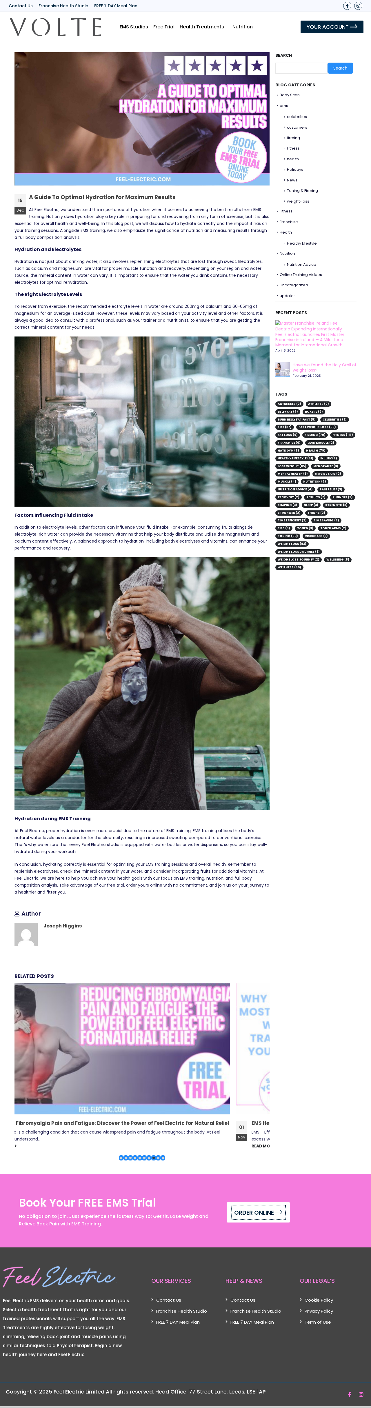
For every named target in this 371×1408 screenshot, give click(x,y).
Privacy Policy (319, 1311)
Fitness (293, 148)
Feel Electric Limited (79, 1391)
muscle (287, 481)
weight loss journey (299, 552)
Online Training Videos (301, 274)
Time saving (326, 520)
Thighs (316, 513)
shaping (287, 505)
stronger (289, 513)
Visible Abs (316, 536)
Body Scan (290, 95)
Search (283, 55)
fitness (342, 435)
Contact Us (21, 6)
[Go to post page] (144, 1048)
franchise (289, 443)
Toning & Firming (302, 190)
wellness (289, 567)
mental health (293, 474)
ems (284, 105)
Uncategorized (294, 285)
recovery (288, 497)
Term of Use (318, 1322)
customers (297, 127)
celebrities (297, 116)
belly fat (288, 412)
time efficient (292, 520)
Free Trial (163, 26)
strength (336, 505)
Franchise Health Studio (63, 6)
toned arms (333, 528)
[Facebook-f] (347, 6)
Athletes (318, 404)
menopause (325, 466)
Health (286, 232)
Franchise (289, 222)
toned (305, 528)
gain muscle (321, 443)
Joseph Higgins (62, 926)
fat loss (288, 435)
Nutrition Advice (301, 264)
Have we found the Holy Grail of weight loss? (325, 367)
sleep (311, 505)
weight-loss (298, 201)
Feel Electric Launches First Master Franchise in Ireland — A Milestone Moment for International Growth (309, 340)
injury (328, 458)
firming (293, 138)
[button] (121, 1157)
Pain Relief (331, 489)
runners (342, 497)
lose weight (292, 466)
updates (288, 296)
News (292, 180)
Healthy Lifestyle (302, 243)
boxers (314, 412)
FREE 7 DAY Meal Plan (115, 6)
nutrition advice (295, 489)
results (315, 497)
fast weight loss (317, 427)
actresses (289, 404)
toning (288, 536)
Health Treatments (202, 26)
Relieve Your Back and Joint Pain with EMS (86, 1123)
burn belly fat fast (297, 419)
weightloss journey (298, 559)
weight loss (292, 544)
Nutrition (242, 26)
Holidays (295, 169)
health (293, 159)
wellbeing (337, 559)
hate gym (288, 450)
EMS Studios (134, 26)
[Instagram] (358, 6)
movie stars (328, 474)
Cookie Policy (319, 1300)
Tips (284, 528)
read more (45, 1146)
